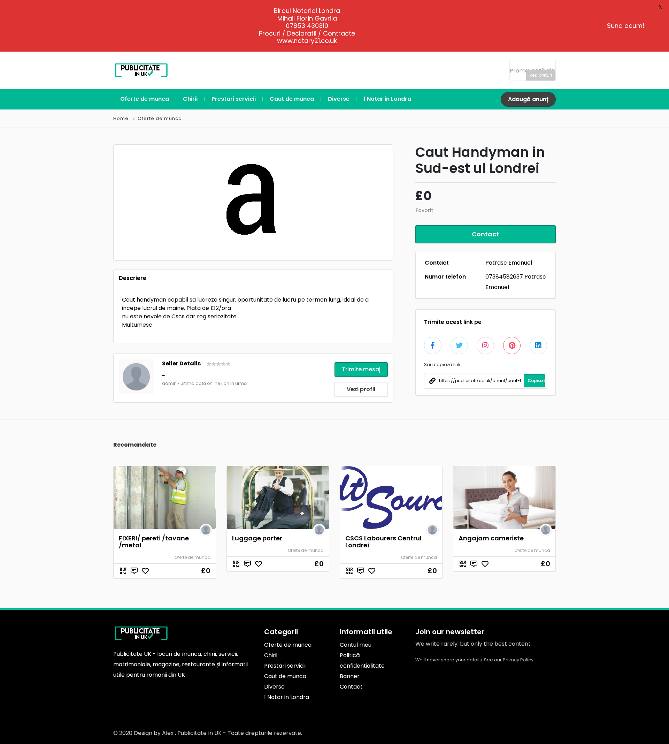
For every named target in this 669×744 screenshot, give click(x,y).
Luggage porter (257, 538)
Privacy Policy (518, 660)
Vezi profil (361, 389)
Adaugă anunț (528, 99)
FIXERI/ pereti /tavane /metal (154, 541)
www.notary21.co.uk (307, 40)
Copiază (536, 381)
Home (121, 118)
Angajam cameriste (491, 538)
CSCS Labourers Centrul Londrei (383, 541)
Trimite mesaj (361, 369)
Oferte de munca (160, 118)
